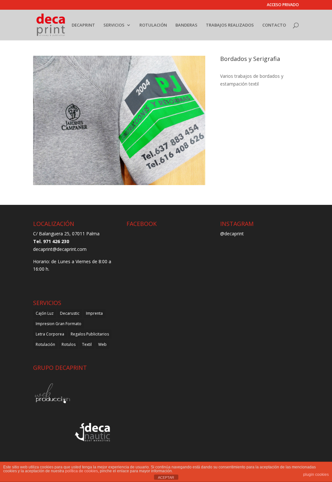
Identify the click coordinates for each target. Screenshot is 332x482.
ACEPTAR (166, 477)
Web (102, 344)
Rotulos (69, 344)
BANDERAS (186, 25)
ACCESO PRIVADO (283, 5)
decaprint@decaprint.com (60, 249)
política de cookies (81, 471)
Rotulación (45, 344)
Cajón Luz (44, 313)
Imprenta (94, 313)
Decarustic (69, 313)
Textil (87, 344)
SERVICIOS (113, 25)
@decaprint (232, 233)
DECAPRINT (83, 25)
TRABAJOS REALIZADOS (230, 25)
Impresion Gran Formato (58, 323)
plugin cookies (316, 474)
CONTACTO (274, 25)
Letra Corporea (50, 334)
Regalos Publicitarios (90, 334)
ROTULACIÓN (153, 25)
